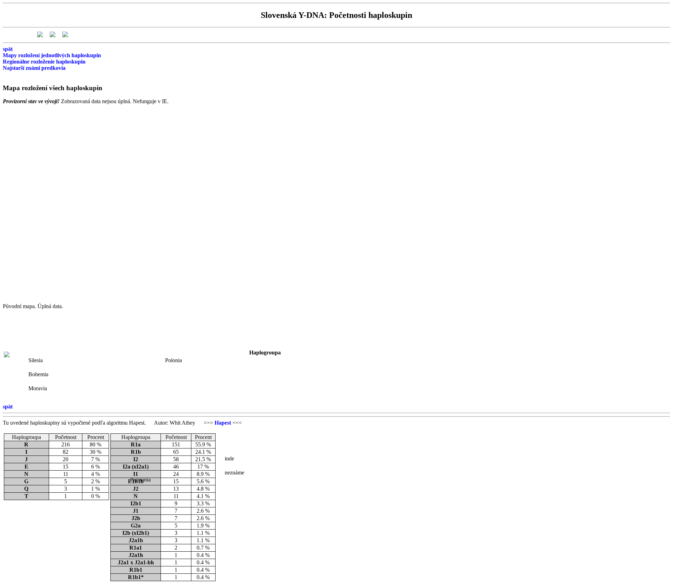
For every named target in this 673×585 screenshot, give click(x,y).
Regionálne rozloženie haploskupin (44, 62)
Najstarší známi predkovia (34, 68)
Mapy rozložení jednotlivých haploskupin (52, 55)
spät (8, 49)
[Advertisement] (110, 353)
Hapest (223, 423)
